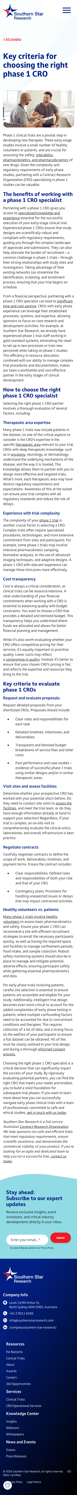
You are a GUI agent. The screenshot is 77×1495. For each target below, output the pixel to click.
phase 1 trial (49, 520)
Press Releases (16, 1456)
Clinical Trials (15, 1358)
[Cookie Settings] (7, 1485)
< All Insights (12, 39)
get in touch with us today (46, 1112)
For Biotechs (14, 1352)
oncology (18, 454)
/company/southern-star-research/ (32, 1327)
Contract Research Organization (44, 1126)
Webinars (12, 1428)
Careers (11, 1377)
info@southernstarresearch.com (31, 1320)
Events (10, 1450)
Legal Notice (34, 1481)
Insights (11, 1421)
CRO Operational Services (23, 1406)
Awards (11, 1371)
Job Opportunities (18, 1384)
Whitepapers (15, 1434)
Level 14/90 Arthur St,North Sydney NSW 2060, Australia (33, 1305)
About (10, 1365)
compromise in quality (23, 659)
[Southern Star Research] (23, 12)
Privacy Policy (15, 1481)
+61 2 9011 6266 (21, 1313)
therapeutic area (28, 444)
